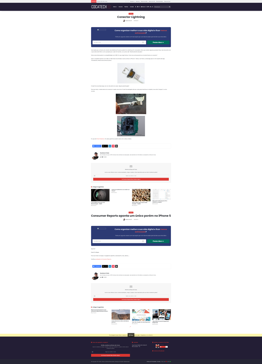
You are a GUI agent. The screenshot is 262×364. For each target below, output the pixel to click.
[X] (104, 157)
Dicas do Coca (167, 1)
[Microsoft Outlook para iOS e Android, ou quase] (161, 194)
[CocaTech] (101, 6)
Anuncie (121, 6)
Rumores (138, 1)
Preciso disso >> (158, 42)
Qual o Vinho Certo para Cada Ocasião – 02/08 (139, 203)
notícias (131, 13)
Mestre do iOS (152, 1)
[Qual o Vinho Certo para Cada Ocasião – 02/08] (141, 195)
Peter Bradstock (100, 138)
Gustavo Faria (128, 20)
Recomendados (159, 1)
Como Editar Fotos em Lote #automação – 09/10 (98, 203)
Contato (132, 6)
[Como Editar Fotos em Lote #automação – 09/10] (100, 195)
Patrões (126, 6)
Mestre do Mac (144, 1)
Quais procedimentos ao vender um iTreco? (121, 190)
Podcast (131, 1)
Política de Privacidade (151, 361)
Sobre (114, 6)
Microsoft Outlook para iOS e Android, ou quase (159, 201)
